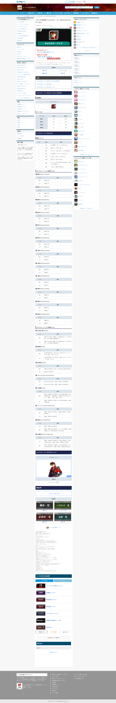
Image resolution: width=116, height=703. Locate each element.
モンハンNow (80, 127)
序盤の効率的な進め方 (21, 31)
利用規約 (54, 682)
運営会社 (54, 690)
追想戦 (18, 127)
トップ (21, 13)
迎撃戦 (18, 122)
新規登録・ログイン (78, 82)
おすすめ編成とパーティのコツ (23, 83)
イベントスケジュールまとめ (23, 24)
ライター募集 (55, 692)
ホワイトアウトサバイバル (83, 138)
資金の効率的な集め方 (21, 76)
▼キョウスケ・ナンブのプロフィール (46, 87)
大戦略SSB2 (80, 204)
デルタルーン (80, 200)
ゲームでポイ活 (69, 1)
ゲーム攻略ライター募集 (82, 674)
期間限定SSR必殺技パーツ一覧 (23, 58)
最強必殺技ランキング (21, 106)
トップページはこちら (53, 493)
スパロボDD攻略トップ (21, 21)
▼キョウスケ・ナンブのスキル (44, 84)
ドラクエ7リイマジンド (83, 176)
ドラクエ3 (80, 196)
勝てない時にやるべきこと (22, 67)
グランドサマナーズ (82, 146)
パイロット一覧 (58, 13)
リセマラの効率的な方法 (22, 28)
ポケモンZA (80, 180)
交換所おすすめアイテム (22, 86)
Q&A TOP (76, 80)
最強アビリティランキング (22, 113)
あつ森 (79, 188)
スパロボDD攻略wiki (29, 7)
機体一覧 (49, 13)
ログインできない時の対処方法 (23, 97)
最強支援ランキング (21, 108)
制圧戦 (18, 120)
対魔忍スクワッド (81, 103)
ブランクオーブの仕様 (21, 93)
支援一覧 (40, 13)
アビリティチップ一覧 (21, 56)
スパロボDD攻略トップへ (55, 527)
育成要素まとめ (20, 33)
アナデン (79, 115)
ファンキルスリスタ (82, 99)
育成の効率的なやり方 (21, 88)
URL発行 (55, 632)
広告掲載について (56, 684)
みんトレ (79, 111)
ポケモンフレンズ (81, 131)
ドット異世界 (80, 134)
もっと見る (86, 50)
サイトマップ (55, 688)
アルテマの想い (55, 676)
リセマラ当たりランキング (22, 26)
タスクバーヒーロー (82, 169)
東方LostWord (81, 150)
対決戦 (18, 124)
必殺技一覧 (31, 13)
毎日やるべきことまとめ (22, 81)
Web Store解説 (20, 38)
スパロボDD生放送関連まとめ (23, 35)
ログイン (96, 1)
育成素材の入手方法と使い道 (23, 72)
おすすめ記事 (44, 580)
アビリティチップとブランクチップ (24, 95)
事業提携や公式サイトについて (58, 680)
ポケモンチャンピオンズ (83, 165)
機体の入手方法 (20, 69)
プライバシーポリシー (81, 676)
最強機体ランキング (21, 104)
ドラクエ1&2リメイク (82, 173)
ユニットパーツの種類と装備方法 (23, 74)
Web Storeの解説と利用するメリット (46, 52)
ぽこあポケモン (81, 161)
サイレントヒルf (81, 192)
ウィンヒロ (80, 119)
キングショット (81, 123)
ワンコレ (79, 142)
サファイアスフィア (82, 92)
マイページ (76, 84)
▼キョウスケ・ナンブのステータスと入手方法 (48, 81)
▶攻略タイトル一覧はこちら (86, 154)
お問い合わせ (55, 686)
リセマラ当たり (85, 13)
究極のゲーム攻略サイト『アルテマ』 (60, 674)
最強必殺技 (76, 13)
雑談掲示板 (94, 13)
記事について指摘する (55, 637)
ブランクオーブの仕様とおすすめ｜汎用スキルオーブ (86, 47)
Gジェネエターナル (82, 107)
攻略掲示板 (19, 138)
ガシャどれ (67, 13)
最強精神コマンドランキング (23, 111)
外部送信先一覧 (80, 678)
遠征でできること (20, 79)
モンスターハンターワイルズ (84, 184)
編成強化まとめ (20, 90)
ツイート (42, 632)
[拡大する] (53, 468)
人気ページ (63, 580)
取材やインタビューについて (58, 678)
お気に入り (66, 632)
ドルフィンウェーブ (82, 96)
